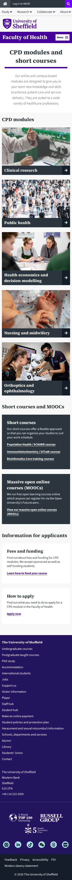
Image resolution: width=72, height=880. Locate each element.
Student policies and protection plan (25, 722)
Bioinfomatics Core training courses (30, 459)
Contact (7, 759)
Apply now (14, 614)
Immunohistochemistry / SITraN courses (33, 452)
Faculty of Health (24, 37)
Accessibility (40, 860)
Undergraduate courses (17, 649)
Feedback (11, 860)
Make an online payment (17, 716)
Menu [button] (60, 37)
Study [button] (5, 12)
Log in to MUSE (22, 4)
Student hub (10, 710)
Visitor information (14, 692)
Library (6, 747)
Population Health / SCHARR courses (31, 444)
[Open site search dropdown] (68, 4)
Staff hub (8, 704)
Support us (9, 685)
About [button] (64, 12)
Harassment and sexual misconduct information (33, 728)
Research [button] (23, 12)
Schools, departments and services (24, 734)
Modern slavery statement (21, 866)
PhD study (8, 661)
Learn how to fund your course (27, 573)
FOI (53, 860)
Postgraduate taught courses (20, 655)
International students (16, 673)
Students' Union (12, 753)
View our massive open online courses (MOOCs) (32, 512)
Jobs (5, 679)
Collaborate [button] (44, 12)
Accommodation (12, 667)
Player (6, 698)
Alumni (6, 741)
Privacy (24, 860)
